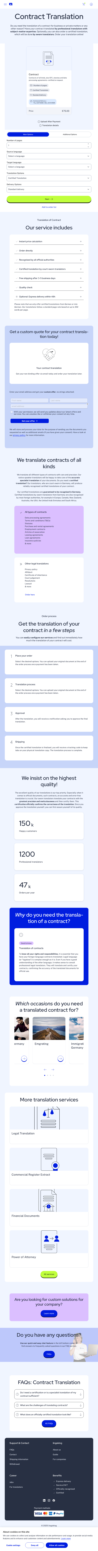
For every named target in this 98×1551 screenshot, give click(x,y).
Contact (13, 1454)
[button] (37, 595)
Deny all (34, 1545)
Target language (14, 162)
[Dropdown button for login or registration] (91, 4)
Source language (14, 152)
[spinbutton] (49, 145)
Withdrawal (15, 1464)
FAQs (12, 1450)
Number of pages (14, 140)
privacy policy (19, 435)
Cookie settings (13, 1545)
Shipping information (19, 1459)
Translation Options (15, 173)
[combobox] (46, 156)
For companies (59, 1459)
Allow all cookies (56, 1545)
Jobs (12, 1482)
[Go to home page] (11, 4)
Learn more (66, 1538)
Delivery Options (14, 184)
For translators (16, 1487)
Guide (55, 1454)
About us (57, 1450)
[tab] (28, 134)
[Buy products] (84, 4)
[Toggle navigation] (5, 4)
